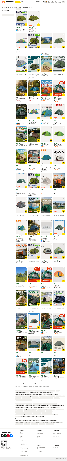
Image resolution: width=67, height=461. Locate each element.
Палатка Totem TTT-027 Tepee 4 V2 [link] (59, 237)
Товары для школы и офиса (24, 448)
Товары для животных (23, 451)
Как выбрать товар (40, 432)
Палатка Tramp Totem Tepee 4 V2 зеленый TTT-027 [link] (58, 122)
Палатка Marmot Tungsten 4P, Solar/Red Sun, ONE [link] (58, 285)
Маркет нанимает (55, 437)
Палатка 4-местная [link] (44, 74)
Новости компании (56, 432)
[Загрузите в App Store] (2, 436)
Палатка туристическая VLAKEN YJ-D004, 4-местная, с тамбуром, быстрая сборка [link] (59, 191)
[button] (18, 9)
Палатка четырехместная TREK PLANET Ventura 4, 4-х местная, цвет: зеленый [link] (20, 29)
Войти (63, 1)
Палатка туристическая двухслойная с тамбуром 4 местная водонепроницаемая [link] (21, 145)
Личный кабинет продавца (41, 447)
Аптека (21, 441)
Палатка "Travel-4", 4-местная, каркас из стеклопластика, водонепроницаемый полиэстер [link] (58, 99)
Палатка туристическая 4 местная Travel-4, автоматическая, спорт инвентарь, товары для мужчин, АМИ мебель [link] (21, 377)
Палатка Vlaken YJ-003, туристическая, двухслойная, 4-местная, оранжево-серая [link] (20, 262)
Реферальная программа (57, 433)
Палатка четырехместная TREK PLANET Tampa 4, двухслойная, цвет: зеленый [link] (33, 191)
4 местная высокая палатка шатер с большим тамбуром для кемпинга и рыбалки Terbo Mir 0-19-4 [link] (59, 216)
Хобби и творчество (23, 444)
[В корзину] (26, 24)
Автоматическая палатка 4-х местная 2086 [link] (58, 167)
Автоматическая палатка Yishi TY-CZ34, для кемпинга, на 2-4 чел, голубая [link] (34, 377)
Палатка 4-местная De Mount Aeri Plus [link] (33, 99)
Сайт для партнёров (40, 451)
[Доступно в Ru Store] (11, 436)
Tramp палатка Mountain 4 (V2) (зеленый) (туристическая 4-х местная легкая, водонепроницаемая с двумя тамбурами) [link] (58, 51)
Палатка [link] (42, 331)
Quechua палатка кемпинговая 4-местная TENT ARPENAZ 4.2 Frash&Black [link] (46, 238)
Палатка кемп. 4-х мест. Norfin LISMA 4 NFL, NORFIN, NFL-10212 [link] (33, 122)
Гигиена (21, 436)
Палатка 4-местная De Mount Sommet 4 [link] (20, 99)
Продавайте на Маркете (40, 448)
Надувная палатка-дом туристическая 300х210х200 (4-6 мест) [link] (21, 308)
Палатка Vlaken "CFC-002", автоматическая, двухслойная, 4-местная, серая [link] (58, 377)
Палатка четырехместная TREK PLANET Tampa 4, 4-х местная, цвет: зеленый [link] (34, 51)
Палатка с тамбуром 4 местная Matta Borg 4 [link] (45, 51)
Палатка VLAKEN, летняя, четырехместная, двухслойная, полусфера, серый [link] (20, 216)
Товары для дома (22, 440)
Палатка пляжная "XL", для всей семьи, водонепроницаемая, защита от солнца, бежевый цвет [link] (46, 191)
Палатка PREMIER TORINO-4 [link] (45, 144)
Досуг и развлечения (23, 432)
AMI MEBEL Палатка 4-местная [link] (45, 98)
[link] (24, 391)
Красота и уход (22, 443)
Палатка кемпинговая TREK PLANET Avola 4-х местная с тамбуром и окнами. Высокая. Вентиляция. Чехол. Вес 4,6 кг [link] (34, 262)
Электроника (22, 437)
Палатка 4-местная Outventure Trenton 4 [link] (33, 145)
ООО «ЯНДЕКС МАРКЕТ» (62, 458)
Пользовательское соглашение (11, 459)
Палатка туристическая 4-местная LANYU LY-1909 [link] (34, 167)
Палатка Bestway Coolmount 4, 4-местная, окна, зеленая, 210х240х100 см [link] (21, 238)
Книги (21, 447)
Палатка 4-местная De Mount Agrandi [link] (33, 238)
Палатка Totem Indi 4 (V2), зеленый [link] (34, 331)
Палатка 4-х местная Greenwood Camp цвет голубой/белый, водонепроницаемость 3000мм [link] (33, 216)
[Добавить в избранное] (26, 11)
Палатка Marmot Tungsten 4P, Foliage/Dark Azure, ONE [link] (58, 262)
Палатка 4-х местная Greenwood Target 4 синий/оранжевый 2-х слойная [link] (46, 122)
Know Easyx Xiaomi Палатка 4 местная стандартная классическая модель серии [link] (46, 216)
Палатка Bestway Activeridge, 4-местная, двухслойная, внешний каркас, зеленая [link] (46, 167)
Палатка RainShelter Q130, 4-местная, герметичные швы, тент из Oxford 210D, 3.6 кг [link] (21, 332)
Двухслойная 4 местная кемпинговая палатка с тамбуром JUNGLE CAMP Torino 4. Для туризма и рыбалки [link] (46, 377)
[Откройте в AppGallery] (8, 436)
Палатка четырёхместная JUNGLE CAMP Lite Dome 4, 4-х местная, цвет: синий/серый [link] (46, 308)
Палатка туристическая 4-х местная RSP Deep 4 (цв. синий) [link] (59, 308)
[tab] (4, 4)
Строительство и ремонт (24, 452)
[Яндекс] (65, 459)
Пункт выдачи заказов (56, 436)
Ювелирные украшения (24, 455)
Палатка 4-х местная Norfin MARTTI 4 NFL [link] (21, 75)
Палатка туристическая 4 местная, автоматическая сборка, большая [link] (34, 308)
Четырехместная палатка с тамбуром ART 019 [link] (33, 354)
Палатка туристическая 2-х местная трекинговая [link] (59, 354)
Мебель (21, 433)
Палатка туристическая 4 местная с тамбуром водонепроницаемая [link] (21, 354)
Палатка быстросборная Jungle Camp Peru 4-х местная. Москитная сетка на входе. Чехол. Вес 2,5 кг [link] (59, 75)
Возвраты (38, 437)
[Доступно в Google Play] (5, 436)
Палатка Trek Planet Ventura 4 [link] (33, 28)
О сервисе (38, 436)
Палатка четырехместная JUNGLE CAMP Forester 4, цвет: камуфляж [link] (34, 75)
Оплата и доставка (40, 433)
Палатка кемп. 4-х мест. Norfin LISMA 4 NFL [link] (20, 51)
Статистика (4, 459)
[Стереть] (40, 2)
